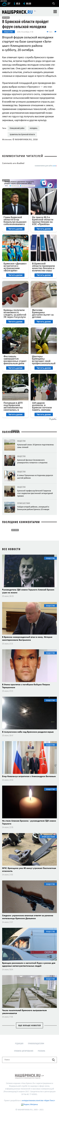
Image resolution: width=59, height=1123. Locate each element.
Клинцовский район (17, 128)
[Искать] (53, 1060)
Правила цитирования (23, 1051)
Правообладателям (36, 1043)
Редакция (19, 1043)
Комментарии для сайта (46, 166)
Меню (55, 11)
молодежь (33, 128)
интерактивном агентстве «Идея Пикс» (38, 1101)
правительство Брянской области (22, 134)
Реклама (41, 1051)
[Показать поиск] (53, 3)
